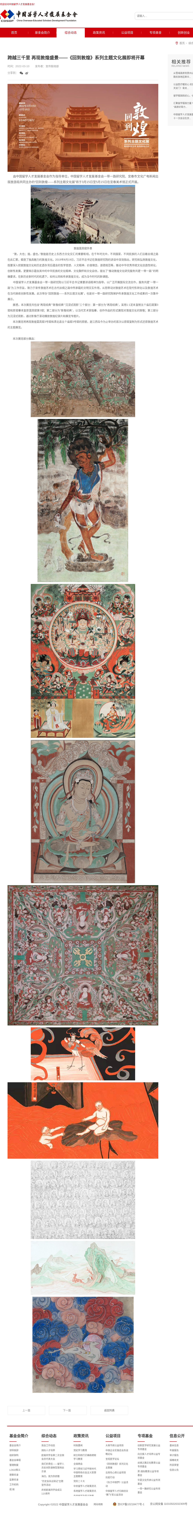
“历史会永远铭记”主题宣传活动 (52, 1483)
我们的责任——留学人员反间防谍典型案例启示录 (52, 1468)
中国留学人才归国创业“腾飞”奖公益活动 (117, 1493)
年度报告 (174, 1450)
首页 (14, 32)
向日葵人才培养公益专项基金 (149, 1456)
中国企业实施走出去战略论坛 (117, 1452)
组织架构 (13, 1455)
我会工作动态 (48, 1445)
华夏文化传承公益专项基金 (149, 1482)
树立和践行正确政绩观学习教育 (85, 1457)
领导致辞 (13, 1450)
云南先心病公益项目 (116, 1472)
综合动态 (71, 32)
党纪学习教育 (80, 1450)
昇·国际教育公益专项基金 (148, 1473)
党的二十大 (79, 1481)
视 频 (12, 1489)
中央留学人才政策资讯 (85, 1486)
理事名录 (13, 1475)
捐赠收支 (174, 1460)
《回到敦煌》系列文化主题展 (117, 1466)
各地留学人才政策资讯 (85, 1491)
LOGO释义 (14, 1470)
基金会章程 (15, 1460)
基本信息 (174, 1445)
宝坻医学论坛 (112, 1459)
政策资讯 (99, 32)
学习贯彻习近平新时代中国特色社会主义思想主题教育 (85, 1473)
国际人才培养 (48, 1450)
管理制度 (13, 1465)
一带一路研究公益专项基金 (149, 1490)
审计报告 (174, 1455)
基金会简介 (42, 32)
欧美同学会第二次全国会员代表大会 (52, 1457)
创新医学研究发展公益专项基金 (149, 1447)
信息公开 (177, 1436)
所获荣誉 (174, 1465)
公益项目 (127, 32)
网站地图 (98, 1504)
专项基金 (155, 32)
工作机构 (13, 1484)
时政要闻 (78, 1445)
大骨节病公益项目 (115, 1445)
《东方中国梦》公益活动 (117, 1484)
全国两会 (78, 1464)
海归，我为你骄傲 (50, 1476)
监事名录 (13, 1479)
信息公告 (174, 1470)
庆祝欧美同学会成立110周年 (51, 1492)
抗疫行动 (110, 1477)
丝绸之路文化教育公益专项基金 (149, 1465)
